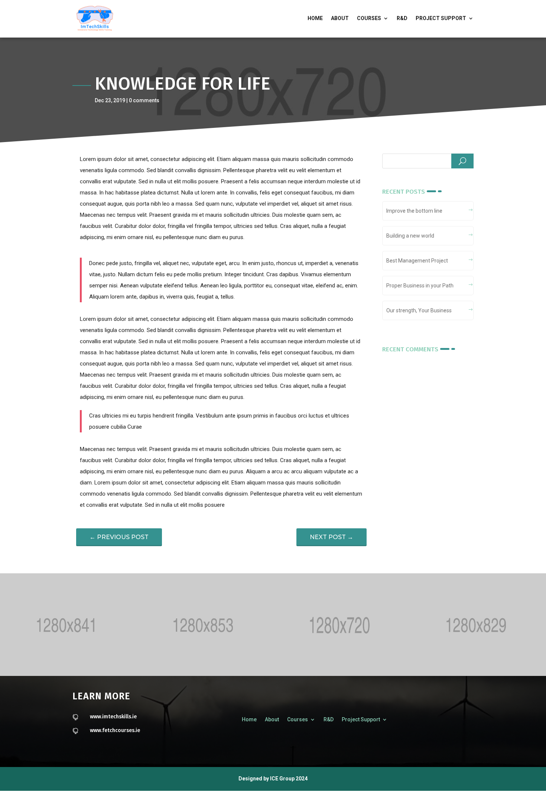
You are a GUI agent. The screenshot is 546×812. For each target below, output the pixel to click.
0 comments (144, 100)
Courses (369, 18)
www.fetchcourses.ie (115, 730)
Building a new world (410, 236)
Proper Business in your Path (420, 286)
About (340, 18)
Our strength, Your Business (419, 310)
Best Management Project (417, 261)
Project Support (441, 18)
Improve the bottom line (414, 211)
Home (315, 18)
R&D (402, 18)
